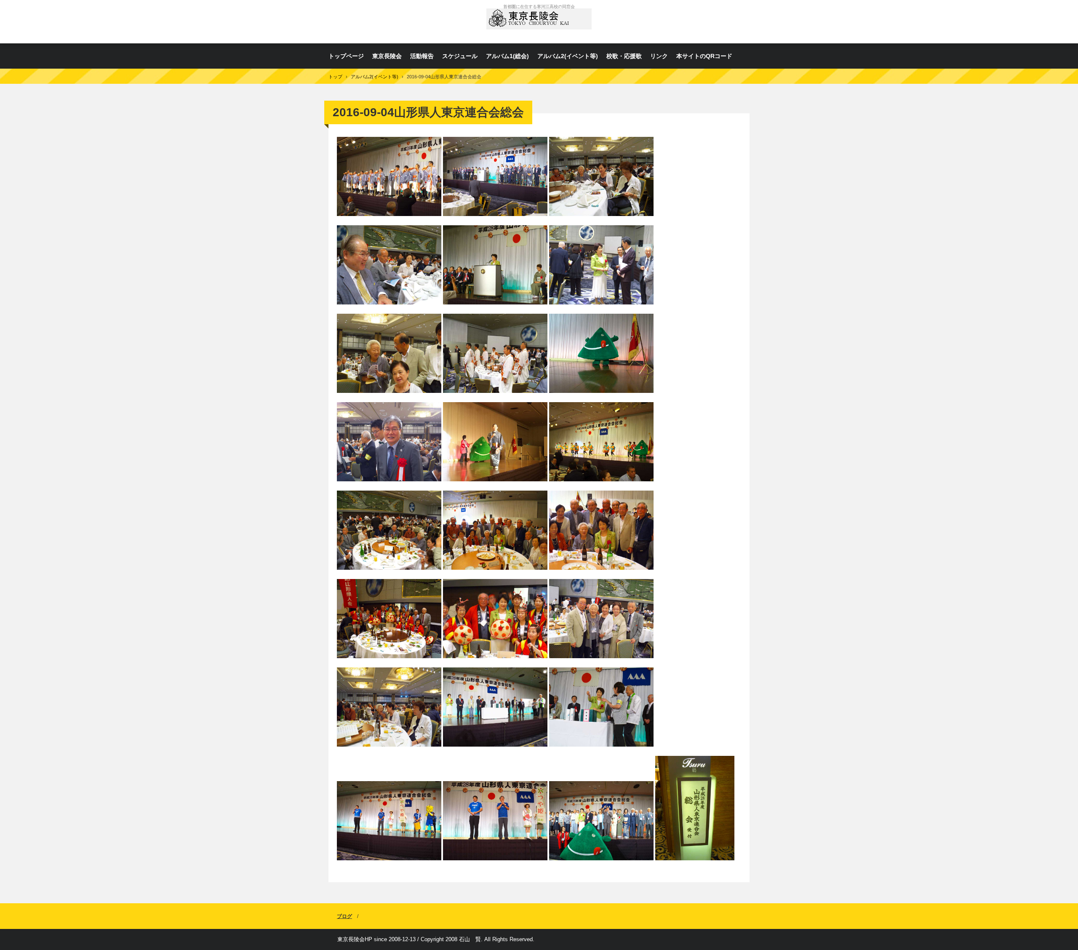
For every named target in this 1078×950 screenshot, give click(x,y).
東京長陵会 (539, 21)
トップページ (346, 56)
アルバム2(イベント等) (567, 56)
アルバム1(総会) (507, 56)
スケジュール (460, 56)
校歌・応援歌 (624, 56)
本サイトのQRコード (704, 56)
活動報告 (422, 56)
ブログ (344, 916)
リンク (659, 56)
